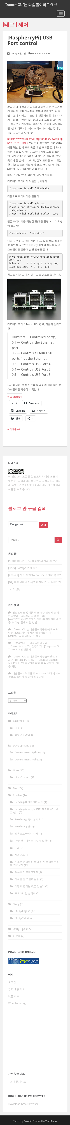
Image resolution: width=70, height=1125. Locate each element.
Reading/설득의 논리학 (28, 819)
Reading (17, 795)
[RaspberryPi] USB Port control (29, 40)
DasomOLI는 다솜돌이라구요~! (31, 4)
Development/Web (26, 759)
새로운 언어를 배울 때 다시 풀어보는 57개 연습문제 (35, 863)
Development (21, 745)
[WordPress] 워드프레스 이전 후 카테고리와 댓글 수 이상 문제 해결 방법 (34, 620)
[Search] (58, 540)
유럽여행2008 (23, 734)
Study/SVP (21, 918)
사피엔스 (20, 854)
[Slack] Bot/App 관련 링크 (23, 568)
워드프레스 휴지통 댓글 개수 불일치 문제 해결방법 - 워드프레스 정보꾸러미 (33, 614)
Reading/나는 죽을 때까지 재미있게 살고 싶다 (34, 810)
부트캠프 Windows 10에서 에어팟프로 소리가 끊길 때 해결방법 (34, 675)
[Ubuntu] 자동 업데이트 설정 (24, 636)
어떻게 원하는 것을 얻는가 (30, 886)
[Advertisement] (35, 1040)
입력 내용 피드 (16, 989)
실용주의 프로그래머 (26, 872)
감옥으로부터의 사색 (26, 833)
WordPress (51, 1121)
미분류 (16, 936)
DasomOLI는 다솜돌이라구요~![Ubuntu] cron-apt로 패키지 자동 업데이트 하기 (33, 631)
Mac (15, 788)
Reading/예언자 (23, 826)
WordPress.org (16, 1003)
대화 (17, 847)
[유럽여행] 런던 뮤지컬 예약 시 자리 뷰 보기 (33, 561)
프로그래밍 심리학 (25, 893)
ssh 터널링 (14, 589)
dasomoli (18, 720)
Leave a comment (40, 53)
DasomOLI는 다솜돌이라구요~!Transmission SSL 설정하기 (27, 644)
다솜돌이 (18, 673)
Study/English (22, 911)
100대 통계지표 (17, 1081)
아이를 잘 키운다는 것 (27, 879)
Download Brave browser (23, 1104)
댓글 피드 (13, 996)
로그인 (12, 982)
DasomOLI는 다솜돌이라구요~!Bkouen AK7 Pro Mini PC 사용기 (33, 658)
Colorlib (28, 1121)
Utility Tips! (19, 929)
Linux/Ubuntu (22, 777)
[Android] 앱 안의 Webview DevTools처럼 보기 (35, 575)
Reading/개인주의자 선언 (29, 802)
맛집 (17, 727)
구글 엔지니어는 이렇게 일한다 (32, 840)
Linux (16, 770)
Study (16, 904)
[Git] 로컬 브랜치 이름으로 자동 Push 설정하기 (34, 582)
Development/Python (27, 752)
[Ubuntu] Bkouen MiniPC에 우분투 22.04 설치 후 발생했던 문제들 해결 (34, 663)
